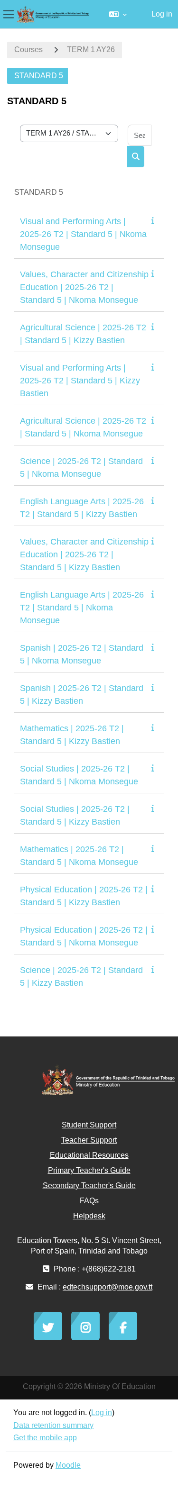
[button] (117, 14)
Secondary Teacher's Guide (89, 1185)
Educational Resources (89, 1155)
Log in (161, 14)
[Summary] (154, 221)
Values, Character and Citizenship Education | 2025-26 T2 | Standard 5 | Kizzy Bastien (84, 554)
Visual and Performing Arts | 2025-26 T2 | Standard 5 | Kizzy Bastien (80, 380)
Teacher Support (89, 1140)
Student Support (89, 1125)
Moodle (68, 1465)
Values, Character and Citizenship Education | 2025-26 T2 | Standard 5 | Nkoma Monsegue (84, 287)
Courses (28, 49)
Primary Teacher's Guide (89, 1170)
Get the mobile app (45, 1438)
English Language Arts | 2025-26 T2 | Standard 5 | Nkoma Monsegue (82, 607)
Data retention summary (53, 1425)
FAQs (89, 1201)
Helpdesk (89, 1216)
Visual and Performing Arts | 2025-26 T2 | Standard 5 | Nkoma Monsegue (83, 234)
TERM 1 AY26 (91, 49)
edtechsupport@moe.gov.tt (107, 1287)
